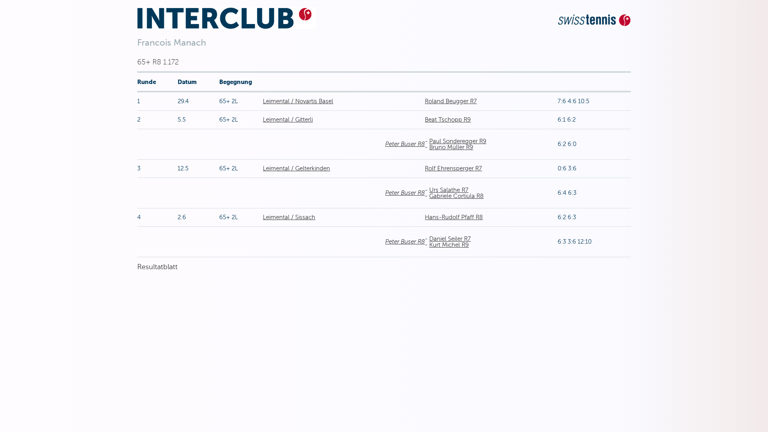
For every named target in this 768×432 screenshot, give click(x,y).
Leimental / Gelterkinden (296, 168)
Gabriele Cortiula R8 (456, 196)
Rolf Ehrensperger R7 (453, 168)
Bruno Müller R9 (451, 147)
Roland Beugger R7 (451, 101)
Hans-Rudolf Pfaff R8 (454, 217)
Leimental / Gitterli (288, 119)
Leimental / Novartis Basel (298, 101)
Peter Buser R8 (405, 144)
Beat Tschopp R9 (448, 119)
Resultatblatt (157, 267)
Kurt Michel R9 (449, 245)
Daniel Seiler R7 (450, 239)
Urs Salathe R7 (448, 190)
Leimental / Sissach (289, 217)
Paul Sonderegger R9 (457, 141)
